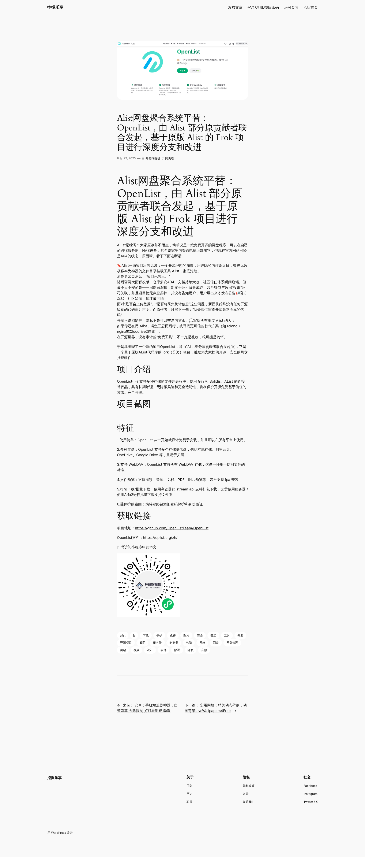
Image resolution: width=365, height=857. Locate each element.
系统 (202, 642)
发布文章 (235, 7)
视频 (136, 650)
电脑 (189, 642)
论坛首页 (310, 7)
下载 (146, 635)
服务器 (157, 642)
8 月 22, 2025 (126, 158)
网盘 (216, 642)
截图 (142, 642)
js (134, 635)
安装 (213, 635)
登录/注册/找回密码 (263, 7)
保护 (159, 635)
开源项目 (126, 642)
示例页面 (291, 7)
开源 (240, 635)
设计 (150, 650)
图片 (186, 635)
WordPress (58, 832)
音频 (204, 650)
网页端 (169, 158)
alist (122, 635)
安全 (200, 635)
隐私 (190, 650)
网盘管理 (232, 642)
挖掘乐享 (55, 7)
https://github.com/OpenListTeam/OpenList (171, 528)
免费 (173, 635)
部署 (177, 650)
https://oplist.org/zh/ (160, 537)
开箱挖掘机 (153, 158)
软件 (163, 650)
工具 (227, 635)
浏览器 (173, 642)
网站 (123, 650)
